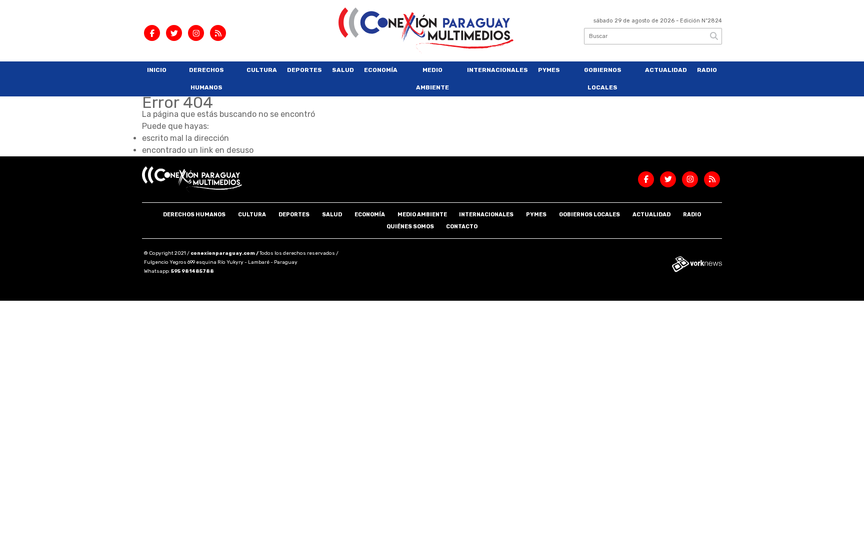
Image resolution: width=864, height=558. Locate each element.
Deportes (304, 69)
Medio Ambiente (432, 78)
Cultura (261, 69)
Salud (343, 69)
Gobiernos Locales (603, 78)
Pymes (549, 69)
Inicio (156, 69)
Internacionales (497, 69)
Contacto (462, 226)
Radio (707, 69)
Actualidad (666, 69)
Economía (381, 69)
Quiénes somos (410, 226)
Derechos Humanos (206, 78)
